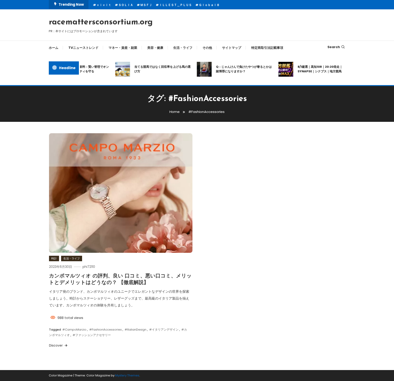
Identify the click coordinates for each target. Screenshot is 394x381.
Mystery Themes (127, 375)
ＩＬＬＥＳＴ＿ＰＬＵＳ (175, 5)
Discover (56, 345)
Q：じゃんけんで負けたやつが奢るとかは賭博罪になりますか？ (239, 69)
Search (333, 47)
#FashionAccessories (105, 329)
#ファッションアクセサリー (92, 335)
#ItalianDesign (135, 329)
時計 (54, 258)
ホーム (53, 47)
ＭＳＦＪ (146, 5)
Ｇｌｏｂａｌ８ (209, 5)
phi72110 (89, 266)
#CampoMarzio (74, 329)
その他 (207, 47)
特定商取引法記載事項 (267, 47)
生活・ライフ (182, 47)
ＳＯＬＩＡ (125, 5)
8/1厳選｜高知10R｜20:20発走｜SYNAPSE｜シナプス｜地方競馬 (315, 69)
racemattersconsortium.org (101, 22)
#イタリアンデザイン (164, 329)
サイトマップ (231, 47)
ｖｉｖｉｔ (103, 5)
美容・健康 (155, 47)
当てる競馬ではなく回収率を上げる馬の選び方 (158, 69)
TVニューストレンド (83, 47)
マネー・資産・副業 (123, 47)
